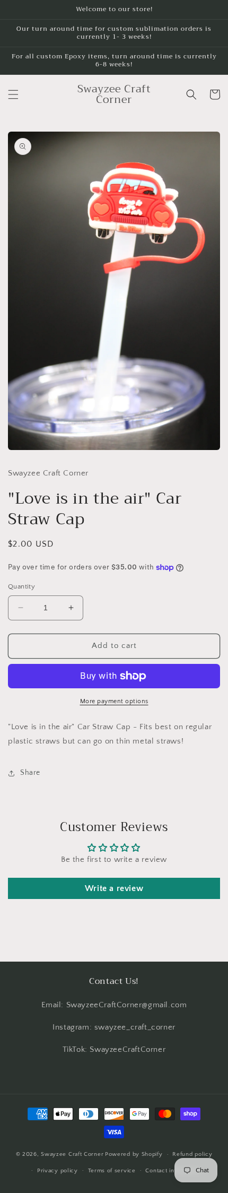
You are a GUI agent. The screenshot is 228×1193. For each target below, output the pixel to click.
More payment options (114, 701)
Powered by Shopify (134, 1154)
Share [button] (30, 772)
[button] (13, 94)
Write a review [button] (114, 888)
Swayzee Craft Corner (72, 1154)
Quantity (21, 586)
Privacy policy (57, 1171)
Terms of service (112, 1171)
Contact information (172, 1171)
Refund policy (192, 1154)
